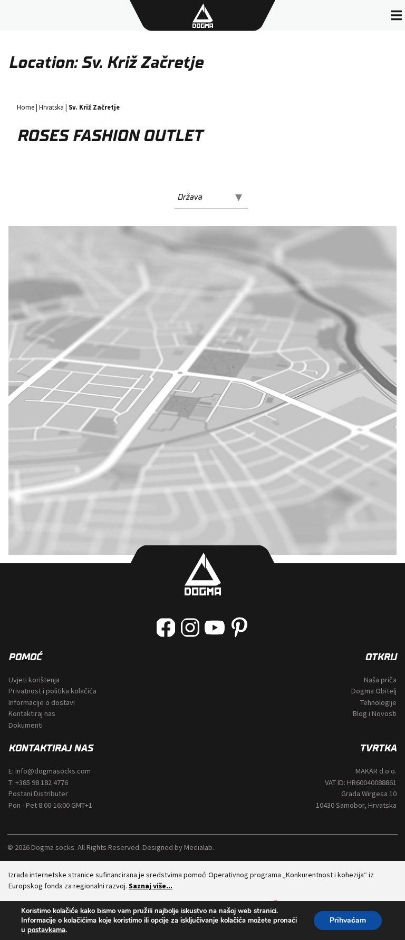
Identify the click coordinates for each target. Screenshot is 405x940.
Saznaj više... (150, 885)
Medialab (198, 847)
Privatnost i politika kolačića (52, 691)
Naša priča (380, 679)
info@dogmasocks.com (53, 771)
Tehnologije (378, 702)
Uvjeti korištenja (34, 679)
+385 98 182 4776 (41, 782)
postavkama (46, 930)
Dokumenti (25, 725)
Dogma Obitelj (374, 691)
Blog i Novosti (375, 713)
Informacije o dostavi (41, 702)
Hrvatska (51, 107)
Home (25, 107)
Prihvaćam (348, 920)
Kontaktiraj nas (31, 713)
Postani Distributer (38, 793)
